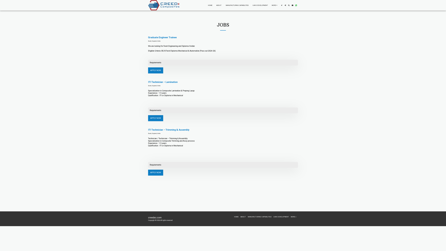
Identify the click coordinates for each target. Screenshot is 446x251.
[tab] (223, 62)
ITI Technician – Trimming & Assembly (168, 129)
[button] (281, 5)
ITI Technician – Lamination (163, 82)
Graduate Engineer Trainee (162, 37)
